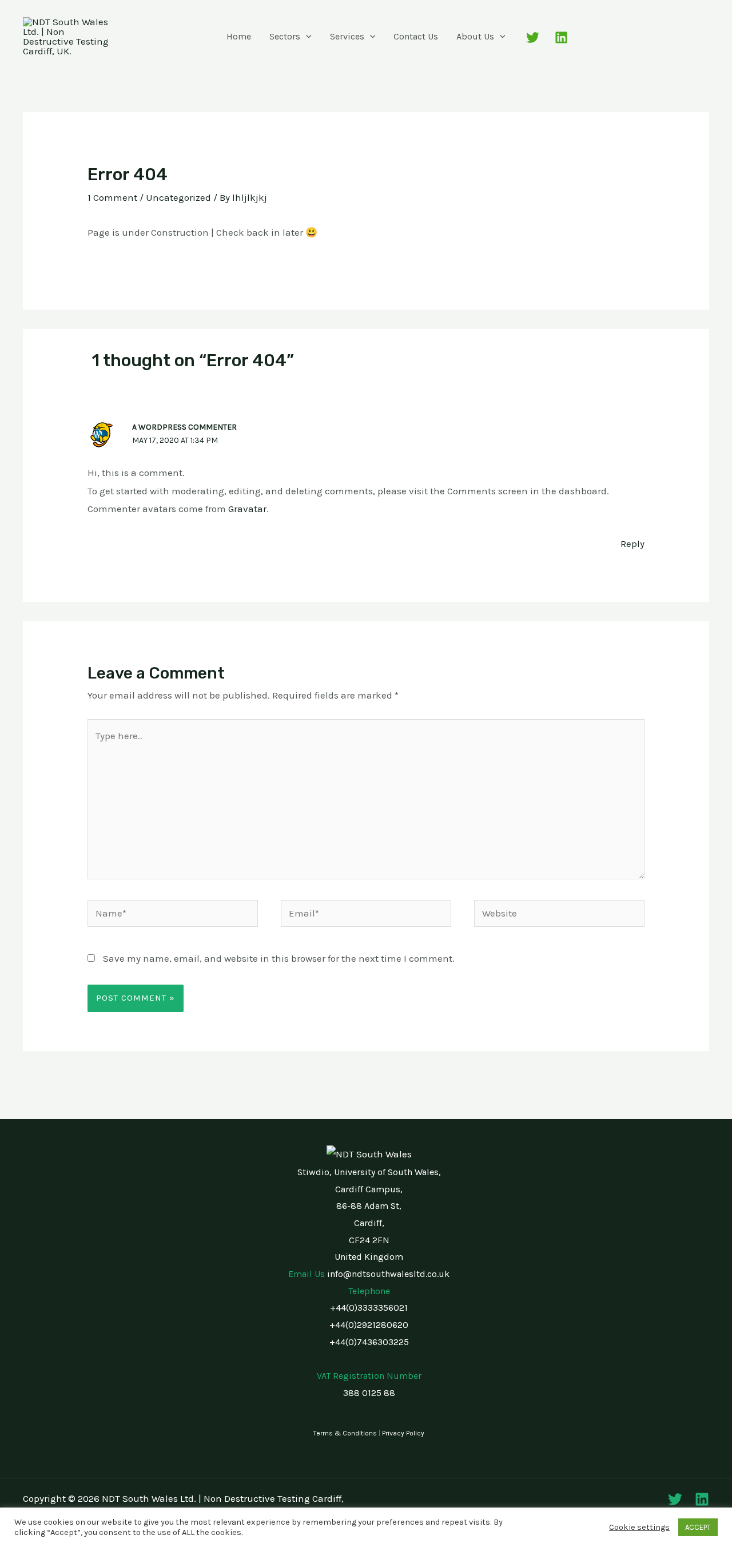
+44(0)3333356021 (369, 1307)
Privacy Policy (403, 1433)
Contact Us (415, 36)
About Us (475, 36)
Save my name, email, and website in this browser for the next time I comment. (279, 958)
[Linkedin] (561, 37)
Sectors (284, 36)
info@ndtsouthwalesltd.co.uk (388, 1273)
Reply (632, 543)
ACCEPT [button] (698, 1527)
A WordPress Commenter (184, 427)
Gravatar (247, 508)
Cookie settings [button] (639, 1527)
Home (238, 36)
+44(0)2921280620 (368, 1324)
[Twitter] (532, 37)
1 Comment (112, 197)
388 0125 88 (369, 1392)
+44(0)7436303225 (369, 1341)
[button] (306, 36)
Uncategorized (178, 197)
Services (347, 36)
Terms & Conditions (345, 1433)
